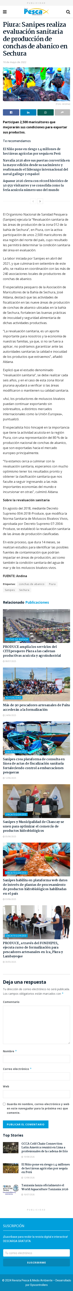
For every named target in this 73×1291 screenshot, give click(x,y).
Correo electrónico (17, 1069)
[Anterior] (33, 201)
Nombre (10, 1051)
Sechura (24, 590)
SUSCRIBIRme (36, 1262)
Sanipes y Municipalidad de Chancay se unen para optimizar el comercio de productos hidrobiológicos (33, 826)
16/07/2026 (29, 1194)
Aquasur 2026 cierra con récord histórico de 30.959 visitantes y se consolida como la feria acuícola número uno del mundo (35, 186)
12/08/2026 (29, 1177)
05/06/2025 (10, 836)
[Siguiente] (40, 201)
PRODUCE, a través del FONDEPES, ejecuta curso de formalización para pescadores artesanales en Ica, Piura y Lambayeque (33, 950)
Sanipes (10, 590)
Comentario (11, 1002)
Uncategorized (16, 751)
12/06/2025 (10, 778)
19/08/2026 (29, 1156)
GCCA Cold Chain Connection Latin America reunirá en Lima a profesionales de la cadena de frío (44, 1147)
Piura (52, 584)
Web (6, 1086)
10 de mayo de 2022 (14, 62)
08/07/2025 (10, 661)
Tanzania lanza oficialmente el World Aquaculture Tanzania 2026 (44, 1187)
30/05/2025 (10, 961)
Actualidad (13, 697)
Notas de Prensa (17, 639)
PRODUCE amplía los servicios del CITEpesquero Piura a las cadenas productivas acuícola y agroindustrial (32, 651)
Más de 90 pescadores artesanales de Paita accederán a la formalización (36, 707)
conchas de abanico (32, 584)
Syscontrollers (39, 1284)
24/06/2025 (10, 715)
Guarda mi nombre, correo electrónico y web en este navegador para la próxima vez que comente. (38, 1108)
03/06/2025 (10, 899)
